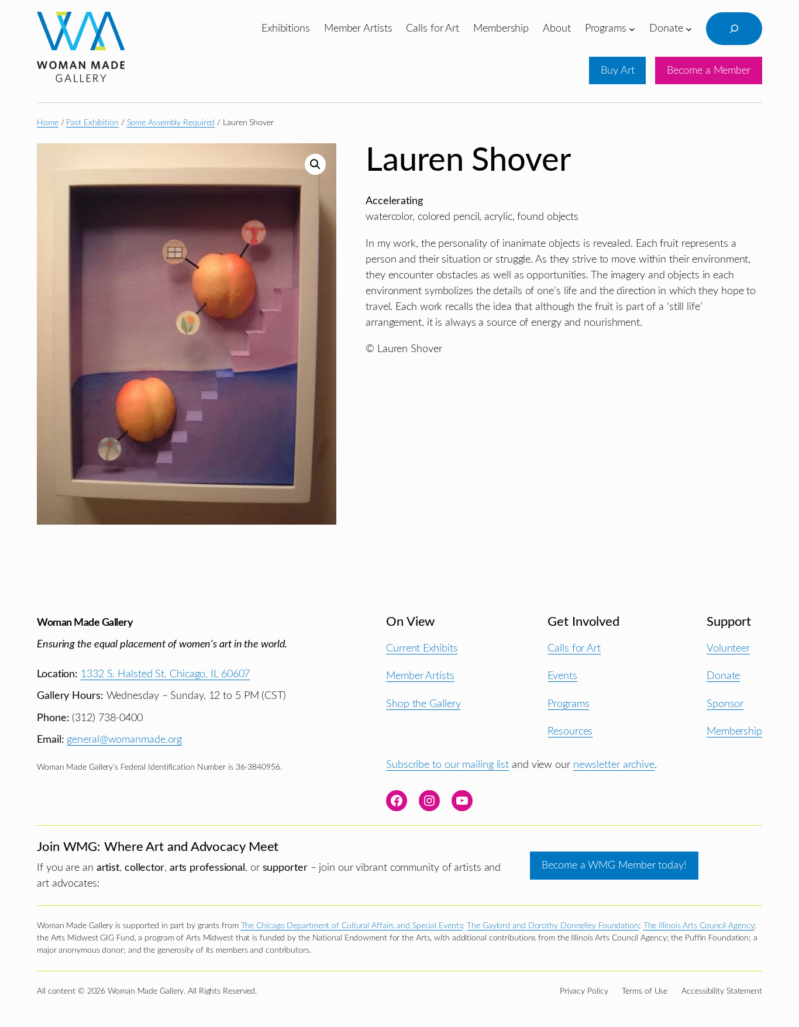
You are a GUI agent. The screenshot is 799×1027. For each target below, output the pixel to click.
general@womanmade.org (124, 739)
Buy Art (617, 70)
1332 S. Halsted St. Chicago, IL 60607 (165, 674)
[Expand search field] (734, 28)
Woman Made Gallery (85, 622)
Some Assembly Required (171, 123)
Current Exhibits (421, 648)
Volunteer (728, 648)
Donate (723, 675)
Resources (570, 731)
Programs (568, 703)
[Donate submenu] (689, 28)
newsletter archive (614, 764)
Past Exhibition (92, 123)
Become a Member (708, 70)
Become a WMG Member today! (614, 865)
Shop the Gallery (423, 703)
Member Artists (420, 675)
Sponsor (725, 703)
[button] (315, 164)
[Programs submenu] (632, 28)
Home (47, 123)
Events (562, 675)
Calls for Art (574, 648)
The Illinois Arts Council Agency (699, 926)
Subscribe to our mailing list (447, 764)
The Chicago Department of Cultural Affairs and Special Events (352, 926)
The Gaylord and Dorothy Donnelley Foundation (553, 926)
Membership (734, 731)
